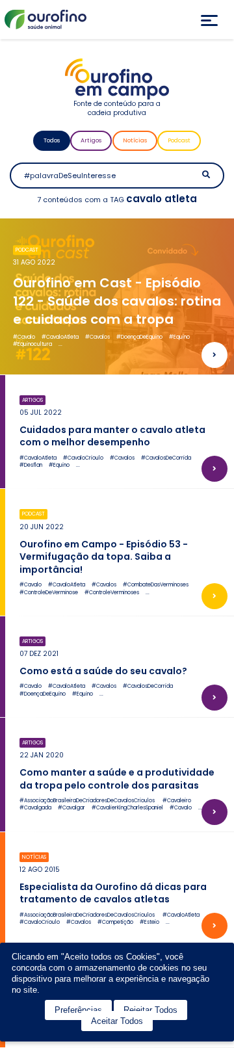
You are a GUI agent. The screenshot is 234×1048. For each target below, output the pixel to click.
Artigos (91, 140)
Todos (52, 140)
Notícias (135, 140)
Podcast (179, 140)
